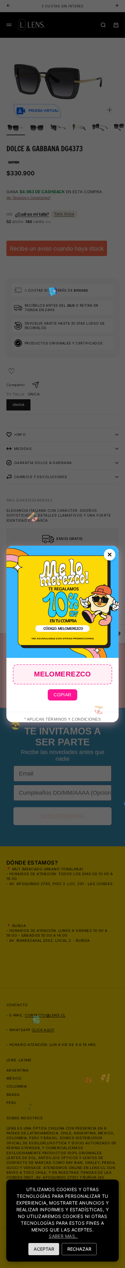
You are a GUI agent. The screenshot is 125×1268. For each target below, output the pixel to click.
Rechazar (79, 1249)
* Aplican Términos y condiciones (62, 719)
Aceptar (44, 1249)
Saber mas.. (63, 1236)
